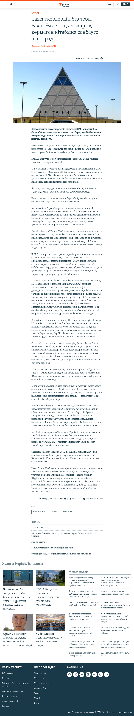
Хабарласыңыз (8, 673)
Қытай (37, 698)
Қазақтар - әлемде (42, 683)
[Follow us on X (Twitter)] (75, 674)
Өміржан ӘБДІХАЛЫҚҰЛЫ (43, 46)
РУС (117, 4)
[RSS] (100, 674)
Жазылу (5, 706)
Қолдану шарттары (10, 696)
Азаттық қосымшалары (12, 691)
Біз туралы (6, 678)
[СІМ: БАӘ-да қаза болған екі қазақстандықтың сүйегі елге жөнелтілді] (50, 578)
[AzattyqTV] (110, 4)
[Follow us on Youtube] (81, 674)
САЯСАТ (35, 13)
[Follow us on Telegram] (94, 674)
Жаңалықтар (40, 673)
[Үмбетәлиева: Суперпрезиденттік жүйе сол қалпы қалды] (50, 622)
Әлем (36, 703)
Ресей (37, 693)
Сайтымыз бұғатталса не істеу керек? (15, 684)
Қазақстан (39, 678)
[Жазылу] (106, 674)
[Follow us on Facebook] (69, 674)
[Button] (80, 58)
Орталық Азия (41, 688)
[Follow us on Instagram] (88, 674)
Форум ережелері (10, 701)
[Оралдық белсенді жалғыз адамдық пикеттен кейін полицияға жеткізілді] (18, 622)
